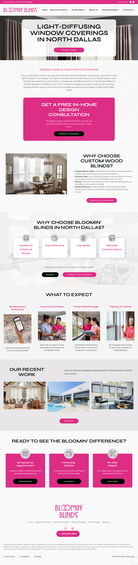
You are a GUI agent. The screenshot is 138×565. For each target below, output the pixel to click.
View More (69, 421)
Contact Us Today (69, 50)
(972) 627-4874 (122, 2)
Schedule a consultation (69, 134)
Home (44, 10)
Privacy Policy (9, 557)
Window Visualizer (110, 10)
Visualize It (50, 275)
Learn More (69, 481)
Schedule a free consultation (102, 200)
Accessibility (24, 557)
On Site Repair (78, 10)
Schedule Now (25, 481)
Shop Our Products (58, 10)
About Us (93, 10)
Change (29, 2)
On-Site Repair (94, 522)
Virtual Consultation (43, 522)
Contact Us (128, 10)
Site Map (37, 557)
